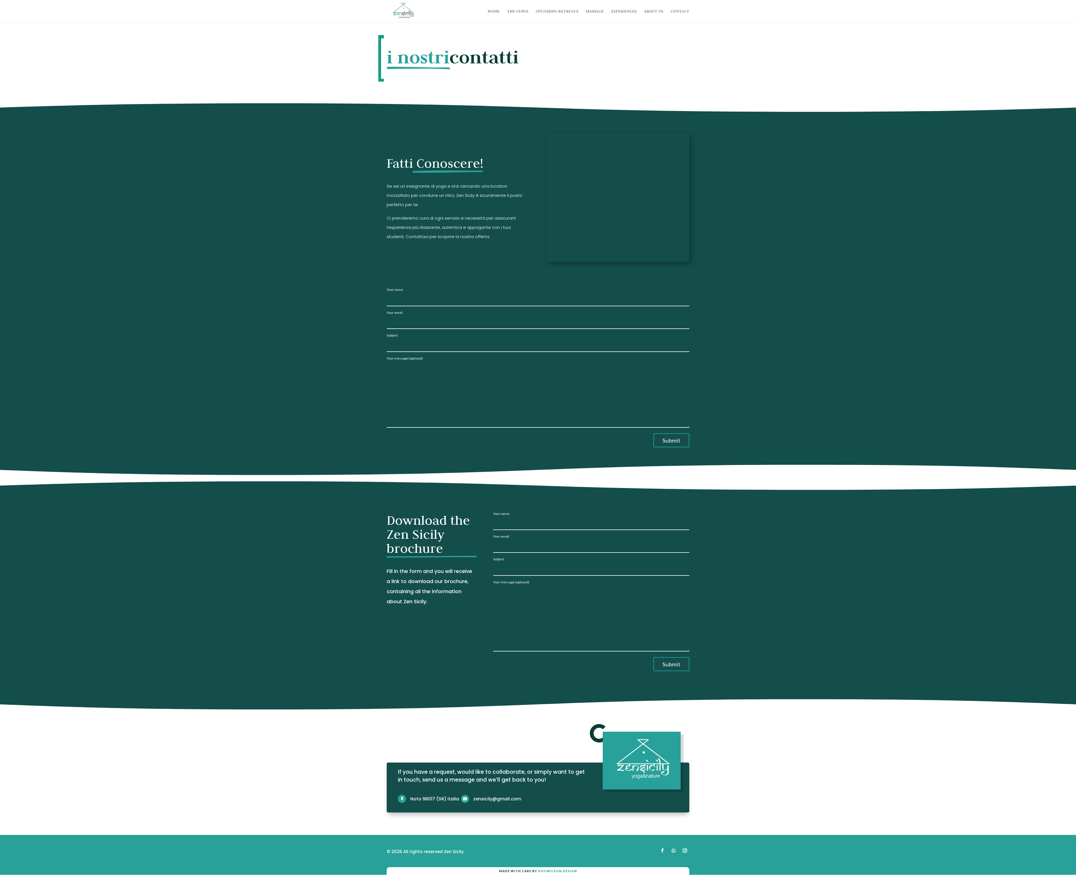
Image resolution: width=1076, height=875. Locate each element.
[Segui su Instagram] (684, 850)
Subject (392, 335)
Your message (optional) (405, 358)
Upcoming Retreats (557, 11)
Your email (395, 313)
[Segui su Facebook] (662, 850)
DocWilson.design (557, 871)
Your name (395, 290)
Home (494, 11)
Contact (680, 11)
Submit (671, 440)
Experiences (624, 11)
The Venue (517, 11)
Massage (595, 11)
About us (653, 11)
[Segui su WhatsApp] (673, 850)
